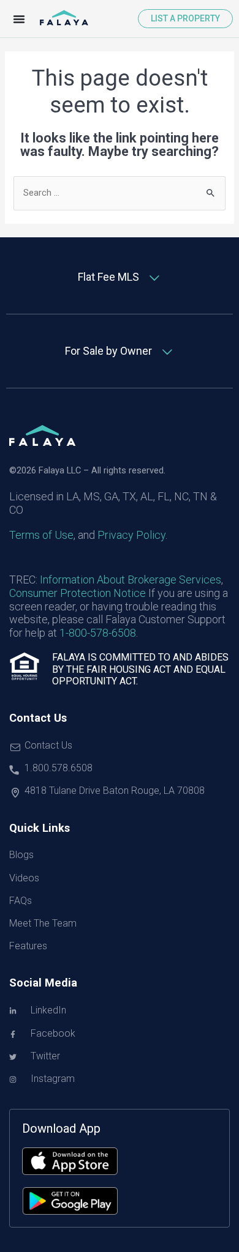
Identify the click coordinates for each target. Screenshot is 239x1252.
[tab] (119, 277)
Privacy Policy (131, 534)
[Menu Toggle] (19, 19)
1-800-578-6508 (97, 632)
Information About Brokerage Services (130, 579)
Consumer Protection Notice (77, 593)
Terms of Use (41, 534)
